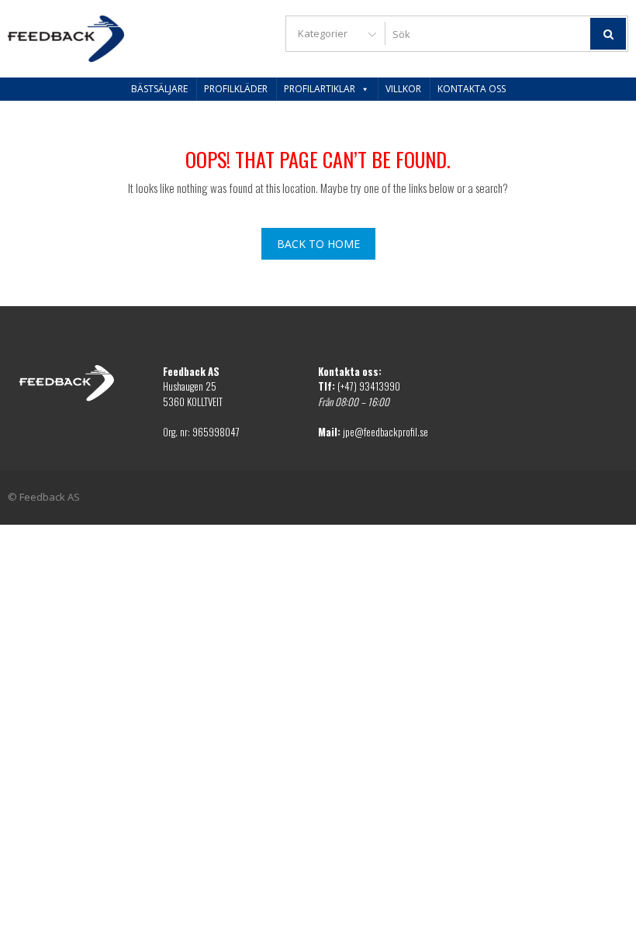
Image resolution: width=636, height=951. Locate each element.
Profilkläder (236, 88)
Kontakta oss (471, 88)
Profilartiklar (319, 88)
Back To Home (318, 243)
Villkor (403, 88)
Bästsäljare (159, 88)
